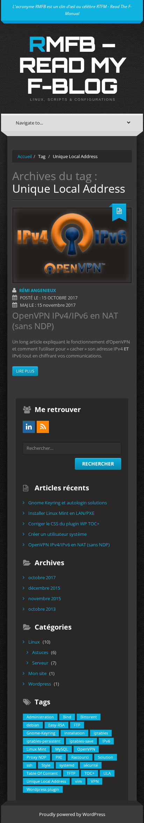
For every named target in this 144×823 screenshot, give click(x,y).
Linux (34, 642)
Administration (40, 716)
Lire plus (25, 371)
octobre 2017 (42, 577)
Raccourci (80, 757)
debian (33, 725)
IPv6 (106, 741)
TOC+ (89, 773)
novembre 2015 (44, 598)
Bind (67, 716)
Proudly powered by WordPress (72, 814)
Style (46, 765)
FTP (77, 725)
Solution (105, 757)
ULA (107, 773)
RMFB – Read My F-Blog (72, 64)
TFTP (71, 773)
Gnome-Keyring (41, 733)
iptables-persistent (43, 741)
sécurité (91, 765)
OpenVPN (86, 749)
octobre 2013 (42, 609)
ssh (30, 765)
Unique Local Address (46, 781)
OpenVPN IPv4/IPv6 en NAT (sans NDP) (65, 321)
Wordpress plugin (43, 789)
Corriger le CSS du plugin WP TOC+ (63, 523)
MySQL (61, 749)
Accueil (24, 156)
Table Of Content (42, 773)
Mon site (37, 673)
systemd (66, 765)
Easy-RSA (56, 725)
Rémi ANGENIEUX (37, 290)
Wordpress (39, 684)
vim (78, 781)
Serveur (40, 663)
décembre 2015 (44, 588)
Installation (74, 733)
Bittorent (88, 716)
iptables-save (81, 741)
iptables (101, 733)
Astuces (40, 652)
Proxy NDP (36, 757)
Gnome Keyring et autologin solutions (67, 502)
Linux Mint (36, 749)
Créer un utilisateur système (57, 534)
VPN (95, 781)
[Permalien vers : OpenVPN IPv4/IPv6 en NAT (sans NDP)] (72, 245)
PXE (59, 757)
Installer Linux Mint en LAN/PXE (61, 513)
